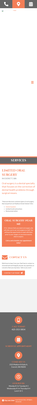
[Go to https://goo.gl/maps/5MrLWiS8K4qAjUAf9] (18, 4)
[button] (13, 273)
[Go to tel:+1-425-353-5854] (6, 4)
